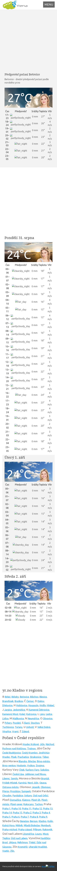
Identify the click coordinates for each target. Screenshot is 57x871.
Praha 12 (37, 808)
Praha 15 (17, 812)
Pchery (8, 723)
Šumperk (26, 791)
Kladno (42, 821)
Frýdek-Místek (9, 782)
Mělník (19, 825)
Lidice (5, 718)
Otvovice (47, 718)
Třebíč (32, 842)
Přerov (5, 791)
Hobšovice (21, 705)
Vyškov (31, 765)
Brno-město (43, 761)
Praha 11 (26, 808)
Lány (42, 714)
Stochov (35, 723)
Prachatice (23, 757)
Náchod (50, 744)
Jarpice (8, 709)
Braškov (19, 701)
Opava (42, 782)
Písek (14, 757)
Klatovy (26, 800)
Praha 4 (46, 812)
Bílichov (34, 696)
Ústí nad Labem (19, 838)
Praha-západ (25, 829)
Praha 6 (16, 817)
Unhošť (30, 727)
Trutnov (31, 748)
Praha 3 (37, 812)
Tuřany (18, 727)
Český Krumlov (29, 752)
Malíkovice (18, 718)
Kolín (50, 821)
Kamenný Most (10, 714)
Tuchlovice (8, 727)
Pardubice (18, 795)
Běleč (7, 696)
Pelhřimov (22, 842)
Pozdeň (17, 723)
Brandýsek (7, 701)
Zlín (12, 851)
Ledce (49, 714)
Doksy (41, 701)
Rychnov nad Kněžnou (14, 748)
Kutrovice (31, 714)
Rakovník (47, 829)
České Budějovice (11, 752)
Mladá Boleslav (32, 825)
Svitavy (28, 795)
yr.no (44, 866)
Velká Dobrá (43, 727)
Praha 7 (25, 817)
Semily (14, 778)
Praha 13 (47, 808)
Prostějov (15, 791)
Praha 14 (7, 812)
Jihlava (12, 842)
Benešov (24, 821)
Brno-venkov (9, 765)
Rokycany (28, 804)
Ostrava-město (10, 787)
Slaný (27, 723)
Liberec (6, 778)
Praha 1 (6, 808)
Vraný (15, 731)
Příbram (37, 829)
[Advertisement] (28, 41)
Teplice (6, 838)
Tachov (39, 804)
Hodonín (21, 765)
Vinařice (6, 731)
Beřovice (24, 696)
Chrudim (6, 795)
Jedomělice (19, 709)
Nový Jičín (33, 782)
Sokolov (44, 769)
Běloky (15, 696)
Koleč (22, 714)
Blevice (43, 696)
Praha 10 (16, 808)
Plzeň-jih (35, 800)
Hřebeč (50, 705)
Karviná (22, 782)
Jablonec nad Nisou (35, 774)
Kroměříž (23, 847)
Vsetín (5, 851)
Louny (38, 834)
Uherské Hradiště (38, 847)
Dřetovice (7, 705)
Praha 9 (43, 817)
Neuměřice (33, 718)
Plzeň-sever (16, 804)
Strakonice (35, 757)
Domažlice (15, 800)
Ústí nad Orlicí (40, 795)
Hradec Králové (31, 744)
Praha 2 (27, 812)
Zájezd (25, 731)
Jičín (42, 744)
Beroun (34, 821)
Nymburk (46, 825)
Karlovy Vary (32, 769)
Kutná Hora (8, 825)
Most (45, 834)
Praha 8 (34, 817)
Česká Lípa (18, 774)
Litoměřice (28, 834)
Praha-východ (9, 829)
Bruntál (45, 778)
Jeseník (36, 787)
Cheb (21, 769)
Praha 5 (6, 817)
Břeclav (32, 761)
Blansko (23, 761)
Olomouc (46, 787)
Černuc (30, 701)
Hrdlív (43, 705)
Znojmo (40, 765)
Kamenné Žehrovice (39, 709)
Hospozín (33, 705)
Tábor (45, 757)
